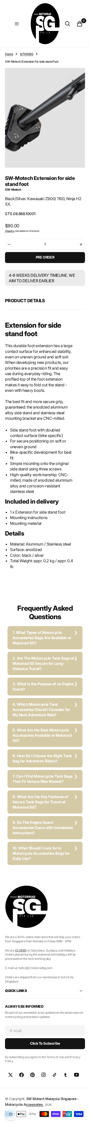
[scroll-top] (81, 1116)
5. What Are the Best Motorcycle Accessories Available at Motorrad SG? (42, 735)
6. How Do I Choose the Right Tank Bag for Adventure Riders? (42, 758)
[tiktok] (54, 1074)
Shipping (9, 230)
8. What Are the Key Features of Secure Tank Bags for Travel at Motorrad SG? (40, 802)
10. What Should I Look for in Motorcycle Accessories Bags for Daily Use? (41, 853)
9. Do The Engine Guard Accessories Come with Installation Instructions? (42, 827)
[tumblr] (65, 1074)
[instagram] (43, 1074)
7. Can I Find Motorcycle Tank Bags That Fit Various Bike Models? (42, 779)
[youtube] (76, 1074)
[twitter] (10, 1074)
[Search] (67, 23)
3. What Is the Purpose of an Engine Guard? (43, 687)
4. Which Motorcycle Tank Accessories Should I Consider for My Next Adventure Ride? (41, 709)
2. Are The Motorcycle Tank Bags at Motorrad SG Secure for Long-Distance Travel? (43, 663)
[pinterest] (32, 1074)
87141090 (26, 54)
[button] (16, 23)
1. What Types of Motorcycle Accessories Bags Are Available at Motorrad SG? (41, 637)
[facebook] (21, 1074)
